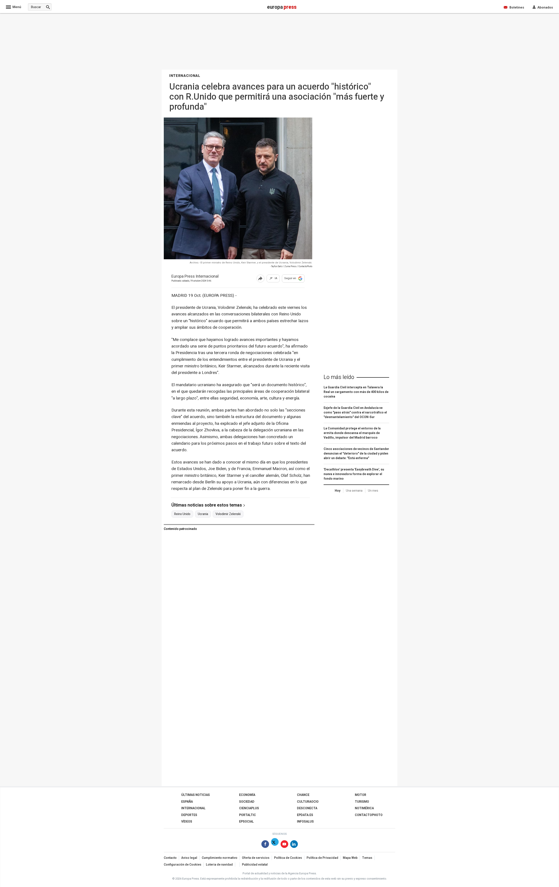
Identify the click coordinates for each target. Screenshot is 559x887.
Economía (247, 795)
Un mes (373, 490)
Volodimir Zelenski (228, 514)
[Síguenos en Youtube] (284, 845)
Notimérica (364, 808)
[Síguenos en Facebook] (265, 845)
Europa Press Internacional (195, 276)
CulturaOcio (308, 801)
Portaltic (247, 815)
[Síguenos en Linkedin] (294, 845)
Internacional (193, 808)
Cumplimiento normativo (219, 858)
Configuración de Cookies (182, 864)
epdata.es (305, 815)
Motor (360, 795)
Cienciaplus (249, 808)
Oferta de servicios (255, 858)
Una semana (354, 490)
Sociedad (246, 801)
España (187, 801)
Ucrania (203, 514)
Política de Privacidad (322, 858)
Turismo (362, 801)
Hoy (337, 490)
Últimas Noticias (195, 795)
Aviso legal (189, 858)
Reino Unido (182, 514)
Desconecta (307, 808)
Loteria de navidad (219, 864)
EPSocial (246, 821)
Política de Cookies (288, 858)
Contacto (170, 858)
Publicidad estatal (255, 864)
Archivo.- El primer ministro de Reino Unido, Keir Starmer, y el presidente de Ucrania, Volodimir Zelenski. (251, 263)
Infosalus (305, 821)
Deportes (189, 815)
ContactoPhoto (369, 815)
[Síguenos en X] (274, 845)
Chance (303, 795)
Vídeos (186, 821)
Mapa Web (350, 858)
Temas (367, 858)
